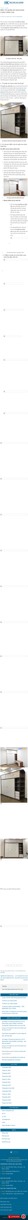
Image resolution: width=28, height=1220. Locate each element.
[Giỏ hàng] (26, 2)
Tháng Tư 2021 (6, 1079)
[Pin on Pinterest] (18, 965)
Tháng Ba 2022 (6, 1073)
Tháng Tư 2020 (6, 1094)
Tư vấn (6, 8)
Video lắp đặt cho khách (8, 1125)
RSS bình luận (6, 1139)
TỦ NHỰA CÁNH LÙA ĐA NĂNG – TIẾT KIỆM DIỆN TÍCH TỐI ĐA (13, 1007)
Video (3, 1122)
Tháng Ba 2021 (6, 1082)
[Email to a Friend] (15, 965)
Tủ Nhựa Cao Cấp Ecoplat (9, 1000)
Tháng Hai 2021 (6, 1085)
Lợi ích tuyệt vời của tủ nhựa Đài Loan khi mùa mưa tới (21, 977)
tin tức (2, 8)
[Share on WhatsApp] (7, 965)
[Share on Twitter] (12, 965)
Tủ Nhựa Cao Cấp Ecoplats (9, 1003)
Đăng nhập (5, 1133)
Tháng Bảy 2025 (6, 1067)
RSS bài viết (5, 1136)
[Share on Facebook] (9, 965)
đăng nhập (11, 989)
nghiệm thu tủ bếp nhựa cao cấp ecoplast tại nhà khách (7, 977)
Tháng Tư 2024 (6, 1070)
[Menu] (2, 3)
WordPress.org (6, 1142)
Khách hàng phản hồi (8, 1110)
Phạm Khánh (19, 16)
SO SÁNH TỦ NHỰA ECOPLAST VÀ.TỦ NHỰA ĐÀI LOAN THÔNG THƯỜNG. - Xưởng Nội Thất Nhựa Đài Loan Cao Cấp (13, 1023)
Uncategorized (6, 1119)
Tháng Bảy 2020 (6, 1091)
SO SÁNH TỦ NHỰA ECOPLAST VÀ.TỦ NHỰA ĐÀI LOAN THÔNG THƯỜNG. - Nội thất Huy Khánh (14, 1041)
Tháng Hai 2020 (6, 1100)
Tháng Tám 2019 (6, 1103)
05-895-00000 (9, 1185)
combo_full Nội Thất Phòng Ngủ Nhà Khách (14, 997)
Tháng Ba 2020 (6, 1097)
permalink (2, 972)
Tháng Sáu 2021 (6, 1076)
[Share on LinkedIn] (21, 965)
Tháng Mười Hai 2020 (8, 1088)
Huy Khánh (5, 1033)
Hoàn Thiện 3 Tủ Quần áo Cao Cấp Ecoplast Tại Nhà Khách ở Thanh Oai (14, 1012)
